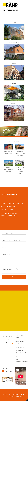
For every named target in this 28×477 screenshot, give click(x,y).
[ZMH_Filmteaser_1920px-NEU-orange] (14, 126)
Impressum (12, 396)
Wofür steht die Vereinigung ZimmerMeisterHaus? (20, 350)
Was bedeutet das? (20, 336)
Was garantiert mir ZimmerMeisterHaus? (20, 359)
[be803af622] (14, 85)
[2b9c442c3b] (14, 65)
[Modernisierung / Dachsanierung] (8, 146)
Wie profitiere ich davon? (20, 343)
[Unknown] (14, 106)
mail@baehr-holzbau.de (11, 213)
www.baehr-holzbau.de (11, 215)
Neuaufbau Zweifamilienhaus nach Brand (20, 153)
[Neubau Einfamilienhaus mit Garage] (8, 163)
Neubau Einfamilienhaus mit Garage (8, 169)
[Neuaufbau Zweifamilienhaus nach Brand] (19, 146)
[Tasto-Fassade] (14, 25)
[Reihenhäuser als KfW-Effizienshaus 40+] (19, 163)
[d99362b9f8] (14, 45)
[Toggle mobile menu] (25, 3)
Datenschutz (19, 396)
